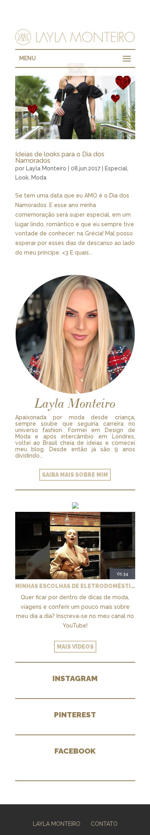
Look (21, 177)
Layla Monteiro (46, 168)
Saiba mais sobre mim (75, 475)
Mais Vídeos (75, 647)
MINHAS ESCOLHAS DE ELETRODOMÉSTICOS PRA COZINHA (75, 586)
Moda (38, 177)
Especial (116, 168)
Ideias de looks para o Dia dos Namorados (59, 157)
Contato (104, 824)
